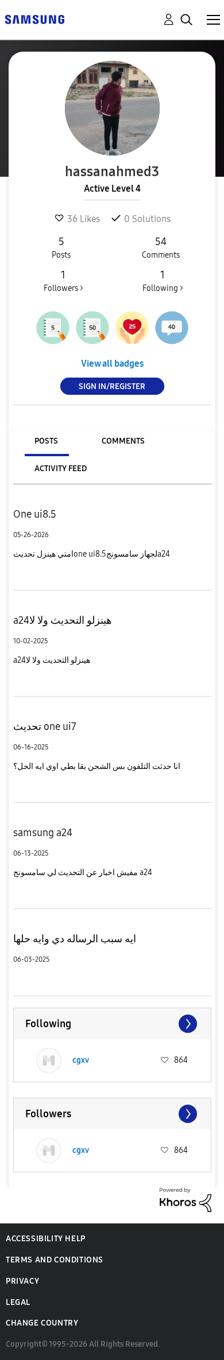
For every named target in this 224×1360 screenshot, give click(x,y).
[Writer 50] (92, 327)
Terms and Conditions (54, 1260)
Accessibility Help (46, 1239)
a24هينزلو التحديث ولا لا (62, 620)
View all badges (112, 363)
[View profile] (49, 1060)
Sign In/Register (112, 386)
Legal (18, 1302)
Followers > (63, 281)
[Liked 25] (132, 327)
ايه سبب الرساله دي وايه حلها (74, 938)
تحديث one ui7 (44, 726)
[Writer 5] (53, 327)
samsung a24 (42, 832)
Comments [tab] (123, 441)
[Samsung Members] (34, 18)
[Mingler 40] (172, 327)
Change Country (42, 1323)
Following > (162, 281)
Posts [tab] (46, 441)
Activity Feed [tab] (60, 468)
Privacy (22, 1281)
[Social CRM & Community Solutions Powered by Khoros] (185, 1199)
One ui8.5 (34, 514)
